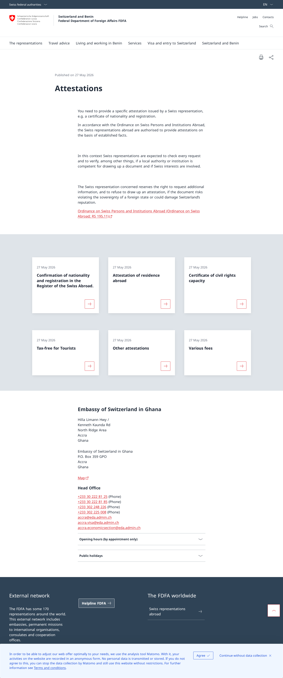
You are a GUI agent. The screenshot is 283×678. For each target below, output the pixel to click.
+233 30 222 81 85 (92, 501)
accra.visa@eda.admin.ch (98, 522)
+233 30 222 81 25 (92, 496)
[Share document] (271, 57)
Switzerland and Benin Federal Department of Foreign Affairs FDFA (92, 18)
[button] (25, 43)
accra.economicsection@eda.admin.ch (109, 527)
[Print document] (261, 57)
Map (81, 478)
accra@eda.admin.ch (95, 517)
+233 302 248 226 (92, 507)
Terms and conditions (50, 668)
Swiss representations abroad (167, 611)
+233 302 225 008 (92, 512)
